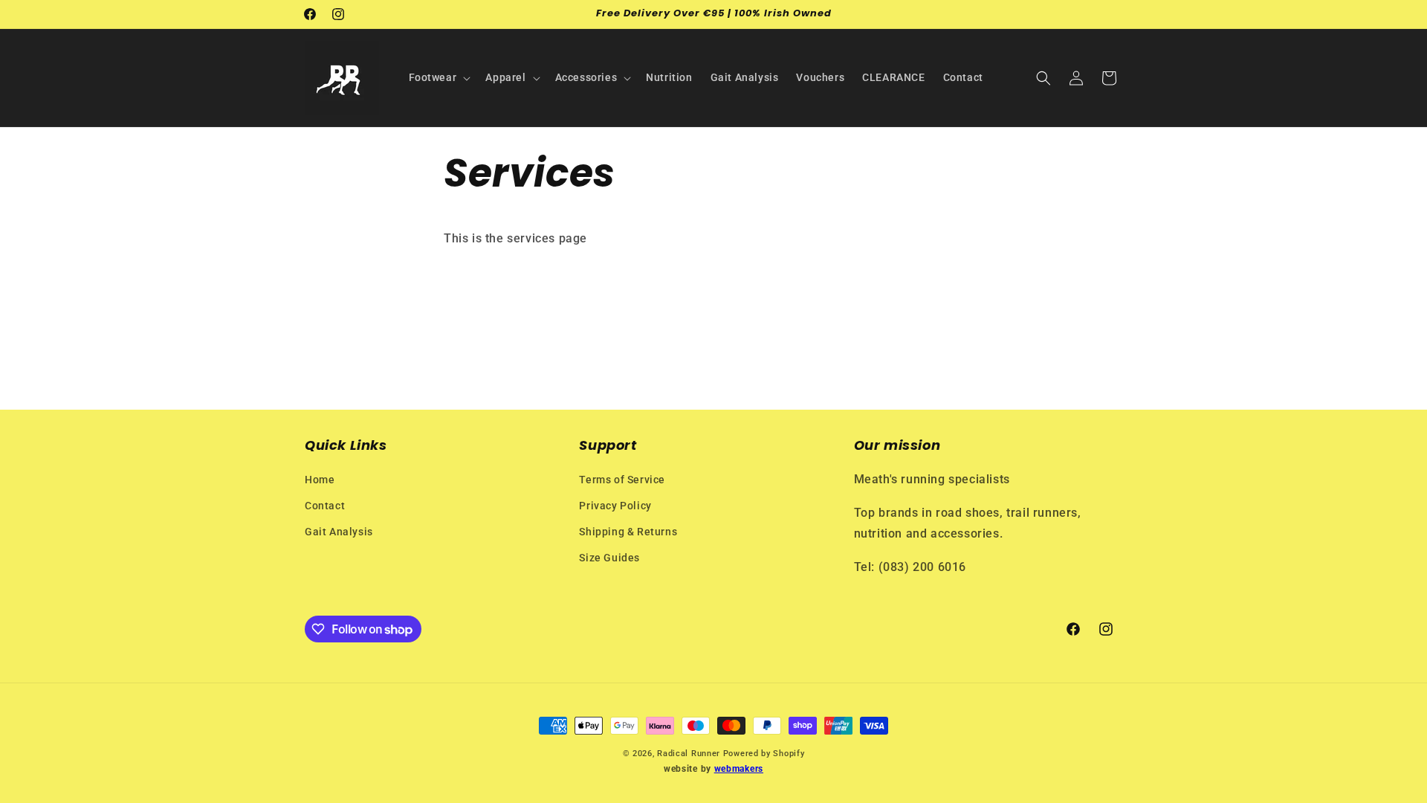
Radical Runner (688, 753)
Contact (325, 506)
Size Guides (609, 558)
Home (319, 480)
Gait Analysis (339, 532)
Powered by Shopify (764, 753)
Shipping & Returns (628, 532)
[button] (438, 77)
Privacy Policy (615, 506)
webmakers (738, 769)
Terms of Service (622, 480)
